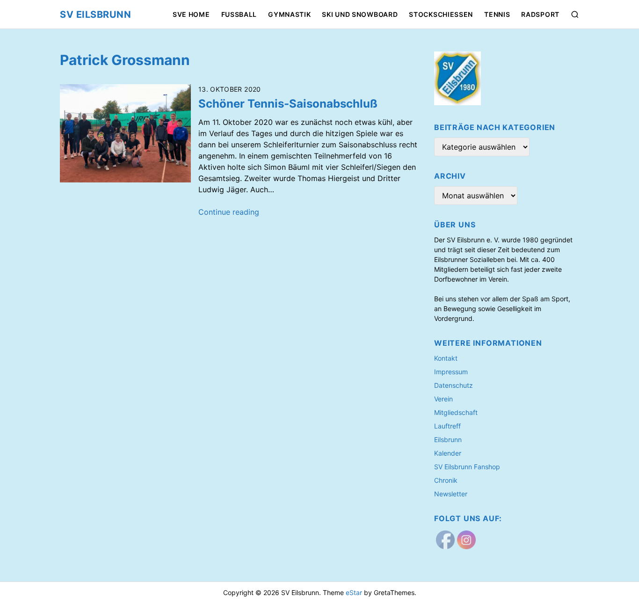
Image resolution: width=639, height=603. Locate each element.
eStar (354, 592)
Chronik (445, 480)
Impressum (451, 372)
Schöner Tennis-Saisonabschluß (288, 103)
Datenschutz (453, 385)
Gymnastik (289, 14)
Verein (443, 399)
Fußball (239, 14)
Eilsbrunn (448, 439)
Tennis (497, 14)
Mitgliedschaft (456, 412)
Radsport (540, 14)
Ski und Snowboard (360, 14)
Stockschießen (441, 14)
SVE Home (191, 14)
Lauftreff (447, 426)
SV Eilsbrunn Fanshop (467, 467)
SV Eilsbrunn (95, 14)
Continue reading (228, 212)
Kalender (447, 453)
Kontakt (445, 358)
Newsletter (450, 494)
